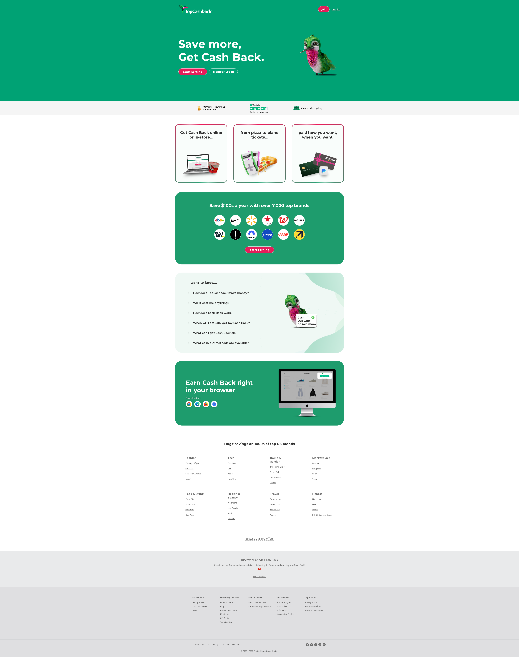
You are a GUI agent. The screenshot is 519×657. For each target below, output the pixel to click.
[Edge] (197, 404)
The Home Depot (277, 467)
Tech (231, 458)
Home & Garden (275, 459)
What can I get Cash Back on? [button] (214, 333)
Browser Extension (228, 610)
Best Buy (232, 463)
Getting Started (198, 602)
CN (213, 644)
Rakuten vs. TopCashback (259, 606)
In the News (282, 610)
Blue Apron (190, 515)
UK (208, 644)
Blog (222, 606)
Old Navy (189, 468)
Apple (230, 473)
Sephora (231, 518)
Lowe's (273, 482)
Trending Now (226, 622)
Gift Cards (224, 618)
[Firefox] (206, 404)
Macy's (188, 479)
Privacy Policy (311, 602)
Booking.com (276, 499)
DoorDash (190, 504)
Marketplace (321, 458)
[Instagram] (319, 644)
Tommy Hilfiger (192, 463)
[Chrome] (189, 404)
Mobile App (225, 614)
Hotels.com (275, 504)
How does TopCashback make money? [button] (221, 293)
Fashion (191, 458)
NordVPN (232, 479)
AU (233, 644)
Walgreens (232, 502)
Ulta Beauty (233, 508)
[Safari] (214, 404)
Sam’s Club (274, 472)
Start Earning (192, 72)
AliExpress (316, 468)
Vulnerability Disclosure (287, 614)
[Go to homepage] (195, 9)
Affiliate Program (284, 602)
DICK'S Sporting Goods (322, 515)
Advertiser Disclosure (314, 610)
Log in (336, 9)
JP (218, 644)
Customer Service (199, 606)
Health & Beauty (234, 495)
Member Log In (223, 72)
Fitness (317, 494)
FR (228, 644)
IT (238, 644)
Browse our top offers (259, 538)
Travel (274, 494)
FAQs (194, 610)
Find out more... (259, 576)
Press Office (282, 606)
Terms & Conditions (313, 606)
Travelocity (275, 509)
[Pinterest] (324, 644)
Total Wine (190, 499)
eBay (314, 473)
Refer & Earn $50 (227, 602)
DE (223, 644)
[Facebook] (307, 644)
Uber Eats (189, 509)
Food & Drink (194, 494)
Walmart (316, 463)
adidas (315, 509)
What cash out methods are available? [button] (221, 343)
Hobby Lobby (276, 477)
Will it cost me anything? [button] (211, 303)
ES (243, 644)
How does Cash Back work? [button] (212, 313)
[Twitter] (311, 644)
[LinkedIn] (315, 644)
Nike (314, 504)
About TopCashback (257, 602)
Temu (314, 479)
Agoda (273, 515)
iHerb (230, 513)
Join (324, 9)
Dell (229, 468)
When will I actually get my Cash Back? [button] (221, 323)
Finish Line (316, 499)
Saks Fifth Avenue (193, 473)
